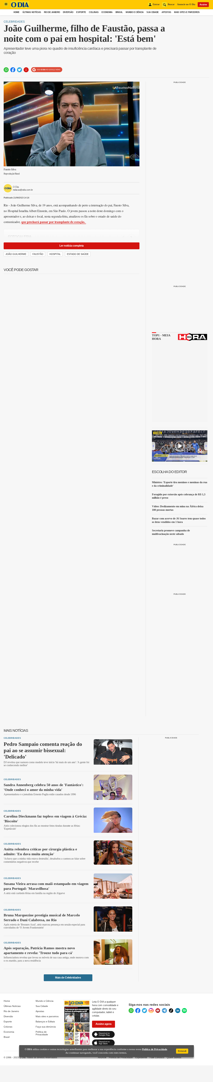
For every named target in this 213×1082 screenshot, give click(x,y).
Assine (203, 4)
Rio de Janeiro (52, 12)
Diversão (68, 12)
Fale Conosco (157, 1057)
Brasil (119, 12)
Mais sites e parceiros (47, 1016)
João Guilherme (15, 254)
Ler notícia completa (71, 245)
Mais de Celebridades (68, 977)
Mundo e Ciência (134, 12)
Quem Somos (174, 1057)
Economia (107, 12)
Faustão (37, 254)
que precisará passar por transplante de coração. (53, 221)
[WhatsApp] (131, 1010)
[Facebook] (137, 1010)
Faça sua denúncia (46, 1026)
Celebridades (14, 21)
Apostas (166, 12)
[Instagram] (151, 1010)
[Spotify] (184, 1010)
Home (16, 12)
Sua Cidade (152, 12)
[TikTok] (171, 1010)
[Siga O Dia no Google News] (46, 69)
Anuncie (102, 1057)
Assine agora (103, 1024)
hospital (55, 254)
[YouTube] (157, 1010)
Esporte (81, 12)
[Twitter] (144, 1010)
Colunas (94, 12)
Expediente (141, 1057)
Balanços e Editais (45, 1021)
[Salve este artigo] (26, 69)
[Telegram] (164, 1010)
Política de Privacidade (42, 1033)
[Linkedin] (177, 1010)
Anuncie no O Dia (186, 4)
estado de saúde (78, 254)
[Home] (20, 7)
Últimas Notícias (31, 12)
